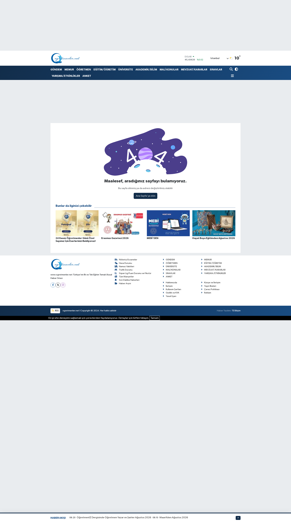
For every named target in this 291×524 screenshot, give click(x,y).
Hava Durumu (125, 263)
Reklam (207, 293)
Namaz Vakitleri (126, 266)
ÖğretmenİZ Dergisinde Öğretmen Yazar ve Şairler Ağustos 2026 (114, 517)
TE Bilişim (236, 310)
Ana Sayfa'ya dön (145, 196)
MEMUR (69, 69)
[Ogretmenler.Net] (65, 58)
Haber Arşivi (125, 283)
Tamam (155, 318)
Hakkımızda (171, 282)
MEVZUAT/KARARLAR (194, 69)
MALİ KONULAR (169, 69)
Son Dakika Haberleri (129, 280)
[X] (57, 284)
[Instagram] (62, 284)
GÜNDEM (56, 69)
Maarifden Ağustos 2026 (173, 517)
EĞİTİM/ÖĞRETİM (105, 69)
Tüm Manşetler (126, 277)
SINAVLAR (216, 69)
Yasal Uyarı (171, 296)
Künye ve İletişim (212, 282)
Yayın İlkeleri (210, 286)
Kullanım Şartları (173, 289)
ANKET (86, 76)
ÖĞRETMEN (83, 69)
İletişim (169, 286)
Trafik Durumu (125, 270)
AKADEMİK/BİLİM (146, 69)
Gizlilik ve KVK (172, 293)
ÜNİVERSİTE (125, 69)
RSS (57, 310)
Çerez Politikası (211, 289)
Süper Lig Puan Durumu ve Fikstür (135, 273)
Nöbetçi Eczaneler (128, 260)
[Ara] (231, 69)
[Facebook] (52, 284)
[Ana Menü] (232, 76)
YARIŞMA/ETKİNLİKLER (66, 76)
